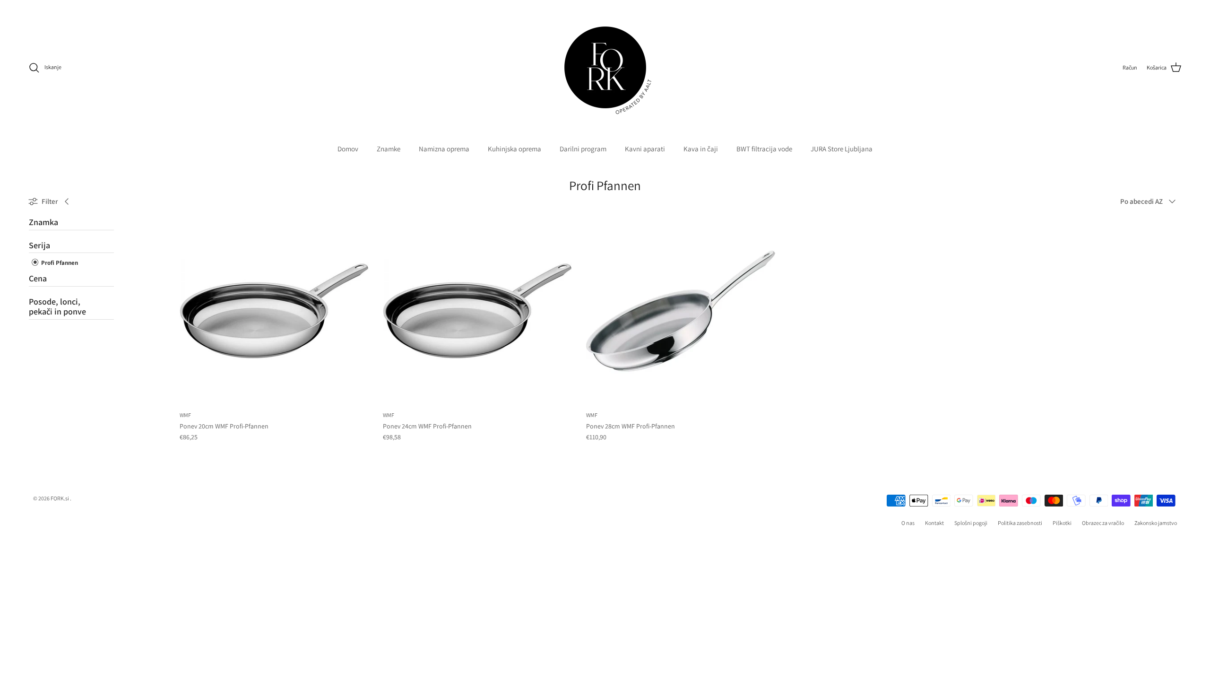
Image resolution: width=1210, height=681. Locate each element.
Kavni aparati (645, 148)
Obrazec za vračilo (1103, 522)
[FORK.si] (605, 67)
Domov (347, 148)
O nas (908, 522)
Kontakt (934, 522)
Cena (38, 278)
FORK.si (60, 498)
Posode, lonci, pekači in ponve (57, 306)
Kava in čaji (700, 148)
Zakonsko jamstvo (1155, 522)
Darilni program (583, 148)
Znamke (388, 148)
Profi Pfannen (59, 263)
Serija (39, 245)
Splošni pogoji (970, 522)
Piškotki (1062, 522)
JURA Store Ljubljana (842, 148)
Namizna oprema (444, 148)
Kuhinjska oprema (514, 148)
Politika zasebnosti (1020, 522)
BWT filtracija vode (764, 148)
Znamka (43, 222)
